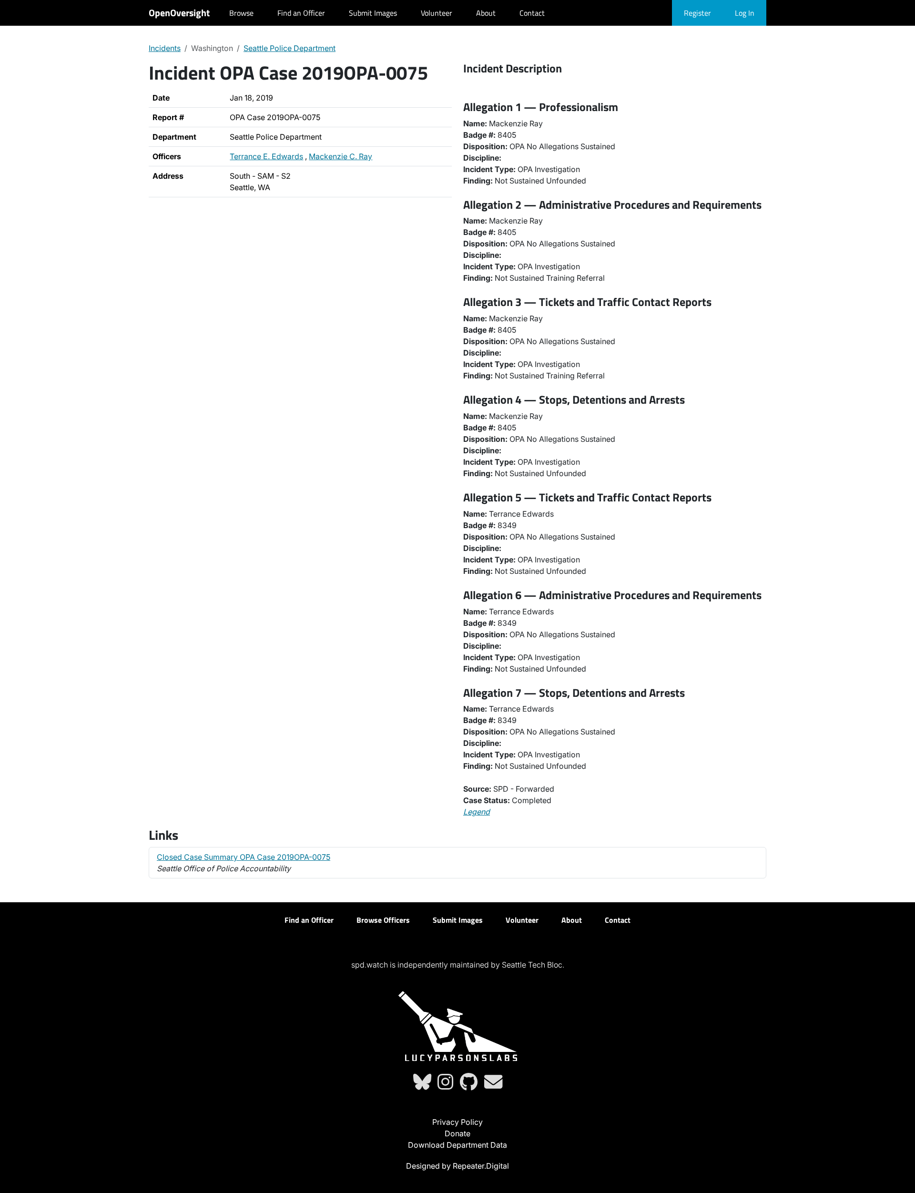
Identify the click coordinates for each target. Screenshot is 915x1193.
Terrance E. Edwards (266, 156)
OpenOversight (179, 12)
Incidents (165, 48)
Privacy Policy (457, 1122)
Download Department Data (457, 1145)
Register (697, 13)
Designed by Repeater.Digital (457, 1166)
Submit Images (373, 13)
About (486, 13)
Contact (532, 13)
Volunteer (436, 13)
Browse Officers (383, 920)
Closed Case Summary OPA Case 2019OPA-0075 (243, 857)
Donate (457, 1133)
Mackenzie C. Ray (340, 156)
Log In (744, 13)
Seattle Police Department (290, 48)
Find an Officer (301, 13)
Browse (241, 13)
